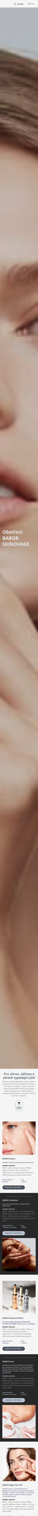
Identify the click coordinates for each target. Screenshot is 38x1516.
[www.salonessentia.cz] (19, 4)
